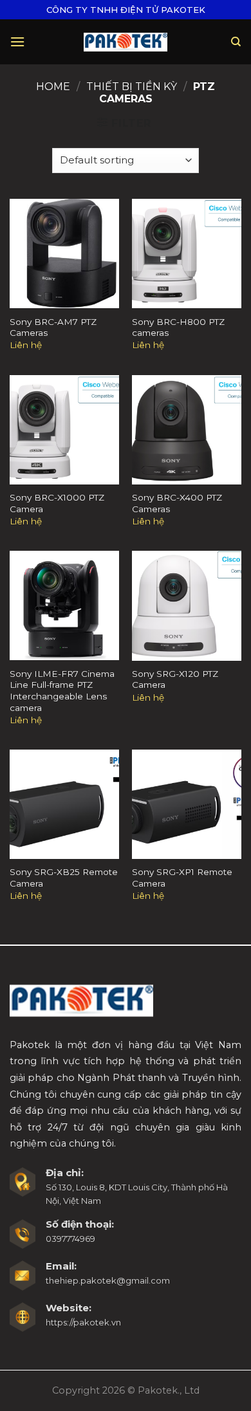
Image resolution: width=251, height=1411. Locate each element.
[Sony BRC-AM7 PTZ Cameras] (64, 253)
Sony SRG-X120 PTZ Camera (175, 679)
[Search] (236, 42)
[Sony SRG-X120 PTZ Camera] (186, 605)
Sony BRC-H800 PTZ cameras (178, 327)
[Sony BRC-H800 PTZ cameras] (186, 253)
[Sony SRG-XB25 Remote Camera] (64, 804)
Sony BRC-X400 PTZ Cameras (177, 503)
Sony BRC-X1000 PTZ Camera (57, 503)
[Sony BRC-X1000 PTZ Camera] (64, 429)
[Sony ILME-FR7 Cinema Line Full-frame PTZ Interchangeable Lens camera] (64, 605)
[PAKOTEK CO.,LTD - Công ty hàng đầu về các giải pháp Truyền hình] (126, 41)
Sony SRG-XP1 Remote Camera (182, 878)
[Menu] (18, 41)
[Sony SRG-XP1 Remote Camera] (186, 804)
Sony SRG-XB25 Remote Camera (64, 878)
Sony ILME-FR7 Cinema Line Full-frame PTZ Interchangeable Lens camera (62, 691)
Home (53, 86)
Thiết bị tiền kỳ (131, 86)
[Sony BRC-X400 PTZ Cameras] (186, 429)
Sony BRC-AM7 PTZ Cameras (53, 327)
